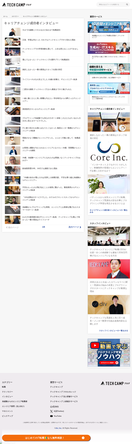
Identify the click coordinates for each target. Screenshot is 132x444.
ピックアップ (7, 416)
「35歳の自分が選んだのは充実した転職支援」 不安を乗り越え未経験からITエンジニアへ (51, 178)
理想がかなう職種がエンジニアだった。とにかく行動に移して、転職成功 (51, 139)
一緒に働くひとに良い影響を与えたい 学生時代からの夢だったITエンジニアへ (51, 99)
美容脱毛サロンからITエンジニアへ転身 (38, 109)
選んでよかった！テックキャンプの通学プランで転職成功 (45, 60)
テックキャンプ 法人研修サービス (64, 396)
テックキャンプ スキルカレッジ (63, 392)
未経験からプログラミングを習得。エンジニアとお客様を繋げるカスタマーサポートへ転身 (51, 208)
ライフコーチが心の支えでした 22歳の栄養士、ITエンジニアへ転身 (49, 79)
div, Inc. (59, 428)
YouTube (57, 416)
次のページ (74, 227)
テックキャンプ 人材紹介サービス (64, 401)
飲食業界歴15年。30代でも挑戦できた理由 (39, 168)
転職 (4, 387)
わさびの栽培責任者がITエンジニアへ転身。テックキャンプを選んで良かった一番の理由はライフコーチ (51, 218)
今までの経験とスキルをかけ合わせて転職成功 (41, 30)
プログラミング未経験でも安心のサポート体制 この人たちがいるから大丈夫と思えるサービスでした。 (51, 119)
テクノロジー (7, 392)
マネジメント (7, 411)
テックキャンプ (56, 387)
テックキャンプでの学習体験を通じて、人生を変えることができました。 (50, 50)
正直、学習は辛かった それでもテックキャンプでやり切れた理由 (48, 40)
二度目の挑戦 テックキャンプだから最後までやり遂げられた (47, 89)
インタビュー (7, 396)
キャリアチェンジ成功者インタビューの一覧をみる (109, 211)
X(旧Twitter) (58, 411)
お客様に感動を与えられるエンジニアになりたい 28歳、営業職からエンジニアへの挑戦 (51, 149)
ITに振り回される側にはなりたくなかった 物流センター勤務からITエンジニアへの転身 (51, 129)
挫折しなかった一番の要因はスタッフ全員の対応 (42, 69)
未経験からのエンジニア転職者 (14, 401)
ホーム (5, 16)
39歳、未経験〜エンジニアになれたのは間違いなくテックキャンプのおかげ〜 (51, 159)
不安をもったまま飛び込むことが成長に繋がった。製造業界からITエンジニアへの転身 (51, 188)
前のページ (13, 227)
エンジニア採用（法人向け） (14, 406)
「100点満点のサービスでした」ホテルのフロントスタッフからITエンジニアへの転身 (51, 198)
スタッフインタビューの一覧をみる (113, 331)
